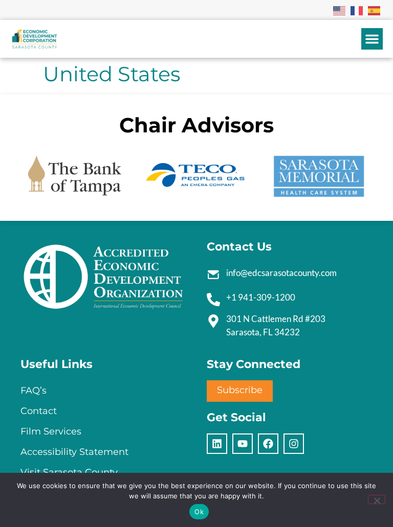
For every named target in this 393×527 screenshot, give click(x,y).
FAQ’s (33, 390)
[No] (376, 499)
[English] (339, 9)
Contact (38, 411)
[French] (357, 9)
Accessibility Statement (74, 451)
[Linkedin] (217, 443)
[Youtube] (242, 443)
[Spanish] (374, 9)
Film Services (50, 431)
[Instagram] (293, 443)
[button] (372, 39)
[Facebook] (268, 443)
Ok (199, 512)
